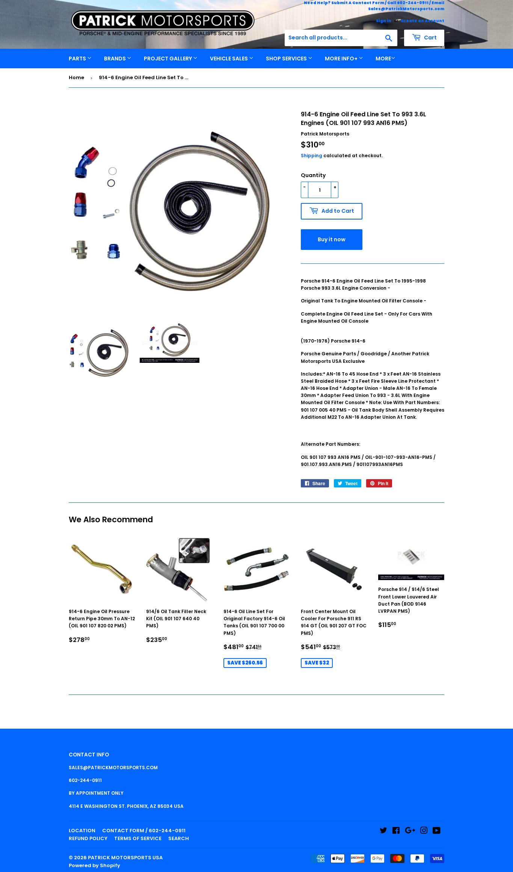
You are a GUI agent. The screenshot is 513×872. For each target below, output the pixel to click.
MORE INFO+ (342, 58)
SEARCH (178, 838)
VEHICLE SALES (229, 58)
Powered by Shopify (94, 865)
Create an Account (422, 21)
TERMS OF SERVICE (137, 838)
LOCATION (82, 830)
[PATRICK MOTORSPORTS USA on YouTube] (437, 831)
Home (76, 77)
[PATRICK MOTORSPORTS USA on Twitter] (383, 831)
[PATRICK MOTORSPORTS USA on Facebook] (396, 831)
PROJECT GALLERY (168, 58)
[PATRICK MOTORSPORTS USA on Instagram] (424, 831)
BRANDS (115, 58)
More (383, 58)
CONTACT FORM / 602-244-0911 (144, 830)
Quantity (313, 175)
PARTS (78, 58)
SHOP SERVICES (287, 58)
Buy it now (332, 239)
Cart (430, 37)
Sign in (383, 21)
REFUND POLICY (88, 838)
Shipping (311, 155)
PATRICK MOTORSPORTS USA (125, 857)
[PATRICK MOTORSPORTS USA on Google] (410, 831)
